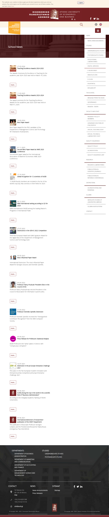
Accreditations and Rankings (95, 189)
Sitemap (57, 490)
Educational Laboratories (92, 60)
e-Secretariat (92, 70)
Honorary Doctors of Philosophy (96, 124)
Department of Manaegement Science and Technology (24, 473)
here (12, 6)
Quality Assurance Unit (96, 155)
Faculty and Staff (92, 111)
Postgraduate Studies (95, 55)
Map (15, 495)
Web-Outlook (92, 75)
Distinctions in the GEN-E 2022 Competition (32, 231)
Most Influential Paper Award (26, 258)
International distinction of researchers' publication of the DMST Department (30, 421)
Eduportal (91, 83)
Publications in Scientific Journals (94, 170)
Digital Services (93, 66)
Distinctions (90, 183)
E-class (90, 79)
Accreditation (93, 150)
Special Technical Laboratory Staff (94, 135)
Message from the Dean (96, 98)
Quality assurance (93, 141)
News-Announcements (95, 41)
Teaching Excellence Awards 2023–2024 (30, 95)
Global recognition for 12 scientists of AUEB (31, 176)
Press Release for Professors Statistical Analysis (33, 339)
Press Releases (37, 493)
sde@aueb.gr (18, 506)
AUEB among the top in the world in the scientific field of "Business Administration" (33, 394)
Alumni (88, 195)
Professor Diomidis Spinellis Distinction (30, 312)
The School (90, 93)
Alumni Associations (95, 206)
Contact (89, 211)
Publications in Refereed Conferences (96, 177)
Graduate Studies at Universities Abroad (95, 201)
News (88, 35)
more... (13, 85)
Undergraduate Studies (96, 51)
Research (89, 160)
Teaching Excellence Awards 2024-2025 (30, 68)
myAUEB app (92, 88)
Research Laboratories (96, 165)
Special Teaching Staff (96, 130)
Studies (89, 45)
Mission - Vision (93, 107)
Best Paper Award (23, 122)
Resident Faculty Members (94, 118)
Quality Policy (93, 146)
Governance (92, 102)
